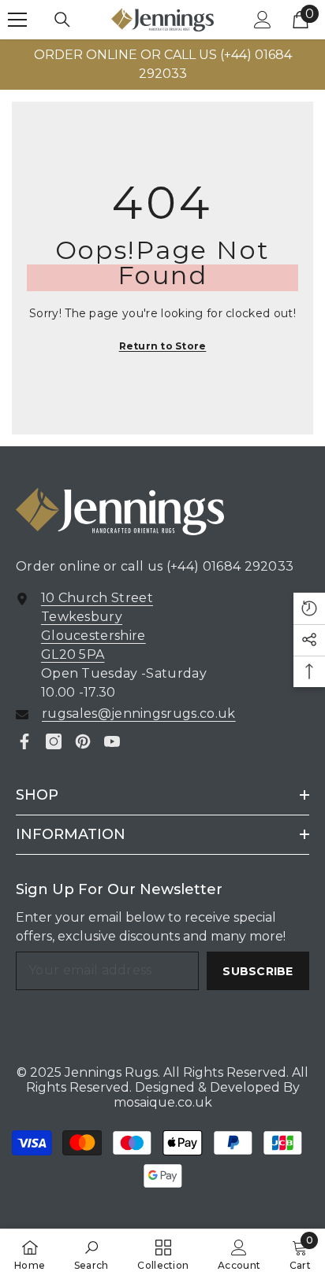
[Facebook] (24, 741)
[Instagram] (53, 741)
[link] (91, 1254)
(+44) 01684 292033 (230, 566)
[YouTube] (112, 741)
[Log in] (262, 19)
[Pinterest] (83, 741)
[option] (162, 64)
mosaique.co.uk (163, 1102)
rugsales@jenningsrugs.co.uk (139, 713)
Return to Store (163, 346)
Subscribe (257, 971)
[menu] (17, 19)
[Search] (62, 19)
